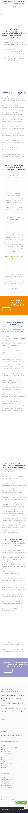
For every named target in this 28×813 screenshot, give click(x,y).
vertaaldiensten (6, 142)
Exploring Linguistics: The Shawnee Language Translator (12, 712)
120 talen (18, 200)
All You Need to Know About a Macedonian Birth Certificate (13, 704)
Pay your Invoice (5, 797)
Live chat (8, 671)
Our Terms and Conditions (8, 799)
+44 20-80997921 (13, 1)
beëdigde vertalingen (15, 511)
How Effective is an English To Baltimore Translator (14, 708)
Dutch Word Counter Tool (8, 689)
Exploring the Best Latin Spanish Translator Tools (13, 695)
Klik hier (6, 309)
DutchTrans (11, 394)
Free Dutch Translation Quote (9, 691)
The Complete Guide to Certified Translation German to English (12, 699)
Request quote (21, 802)
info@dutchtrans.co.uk (10, 755)
